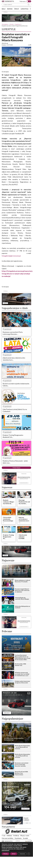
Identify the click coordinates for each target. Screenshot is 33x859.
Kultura (9, 644)
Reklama (9, 836)
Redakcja (16, 836)
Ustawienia (22, 853)
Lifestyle (24, 9)
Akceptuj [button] (5, 853)
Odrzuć (13, 853)
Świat (16, 9)
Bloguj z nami (24, 836)
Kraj (3, 9)
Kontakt (25, 838)
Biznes (9, 9)
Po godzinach (18, 24)
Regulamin (18, 838)
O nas (3, 836)
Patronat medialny (7, 838)
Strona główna (5, 24)
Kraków (9, 735)
